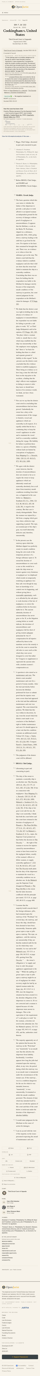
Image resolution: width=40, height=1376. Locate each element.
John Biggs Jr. (11, 1206)
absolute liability (22, 1115)
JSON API (5, 1351)
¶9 (15, 466)
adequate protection (8, 1243)
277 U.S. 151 (20, 828)
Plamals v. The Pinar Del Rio (26, 825)
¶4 (15, 180)
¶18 (14, 1120)
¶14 (14, 768)
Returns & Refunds (8, 1368)
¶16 (14, 905)
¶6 (15, 200)
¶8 (15, 400)
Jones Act (19, 989)
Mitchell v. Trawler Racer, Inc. (13, 115)
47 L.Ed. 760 (28, 788)
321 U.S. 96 (20, 805)
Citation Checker (7, 1338)
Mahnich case (21, 951)
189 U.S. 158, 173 (22, 785)
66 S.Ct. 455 (26, 503)
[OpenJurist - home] (20, 7)
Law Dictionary (6, 1320)
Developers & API (7, 1346)
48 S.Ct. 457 (30, 828)
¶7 (15, 308)
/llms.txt (4, 1348)
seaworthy (5, 1255)
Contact (31, 1365)
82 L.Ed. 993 (24, 741)
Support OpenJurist (20, 1357)
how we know (12, 98)
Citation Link (18, 1161)
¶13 (14, 763)
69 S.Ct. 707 (30, 747)
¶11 (14, 672)
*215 (9, 443)
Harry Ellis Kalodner (13, 1201)
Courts (4, 1325)
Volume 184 (13, 20)
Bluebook (32, 1161)
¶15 (14, 776)
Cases (4, 1315)
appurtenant (6, 1246)
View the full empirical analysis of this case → (16, 136)
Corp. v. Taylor (30, 736)
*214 (10, 149)
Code (3, 1318)
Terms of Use (30, 1368)
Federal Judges (6, 1323)
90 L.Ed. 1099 (25, 461)
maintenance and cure (23, 675)
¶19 (14, 1130)
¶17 (14, 1040)
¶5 (15, 195)
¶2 (15, 149)
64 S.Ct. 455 (30, 805)
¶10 (14, 540)
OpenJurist (5, 20)
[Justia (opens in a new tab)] (25, 1307)
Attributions (20, 1368)
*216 (9, 891)
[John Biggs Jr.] (4, 1207)
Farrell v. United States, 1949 (26, 744)
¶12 (14, 755)
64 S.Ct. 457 (26, 865)
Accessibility (21, 1365)
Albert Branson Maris (13, 1211)
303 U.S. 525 (25, 738)
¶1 (15, 141)
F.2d (19, 20)
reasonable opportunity (24, 595)
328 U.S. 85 (25, 458)
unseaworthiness (7, 1257)
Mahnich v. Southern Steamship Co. (15, 92)
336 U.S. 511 (20, 747)
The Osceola (32, 90)
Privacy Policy (6, 1371)
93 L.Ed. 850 (20, 750)
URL (6, 1161)
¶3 (15, 163)
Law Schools (6, 1328)
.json (11, 1269)
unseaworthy (6, 1260)
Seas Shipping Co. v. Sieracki (18, 90)
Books (4, 1335)
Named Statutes (7, 1330)
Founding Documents (8, 1333)
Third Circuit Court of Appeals (20, 39)
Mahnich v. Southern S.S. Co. (26, 802)
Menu (6, 12)
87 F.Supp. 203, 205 (29, 332)
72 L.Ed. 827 (20, 831)
